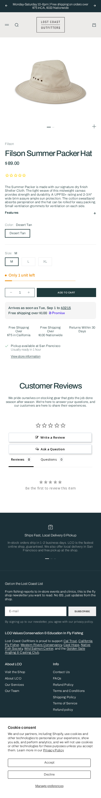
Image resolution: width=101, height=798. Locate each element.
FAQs (57, 678)
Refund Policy (63, 685)
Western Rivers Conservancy (41, 645)
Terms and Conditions (69, 691)
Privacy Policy (53, 750)
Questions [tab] (49, 459)
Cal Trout (70, 641)
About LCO (13, 678)
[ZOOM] (94, 126)
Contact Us (61, 672)
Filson (9, 144)
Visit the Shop (15, 672)
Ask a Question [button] (53, 449)
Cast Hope (71, 645)
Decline (49, 774)
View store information (25, 356)
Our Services (14, 685)
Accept (49, 762)
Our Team (12, 691)
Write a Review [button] (52, 437)
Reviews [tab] (17, 459)
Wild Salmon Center (38, 648)
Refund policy (63, 709)
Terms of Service (65, 703)
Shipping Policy (64, 697)
